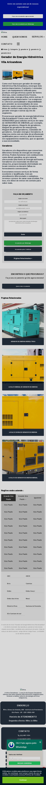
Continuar (23, 780)
